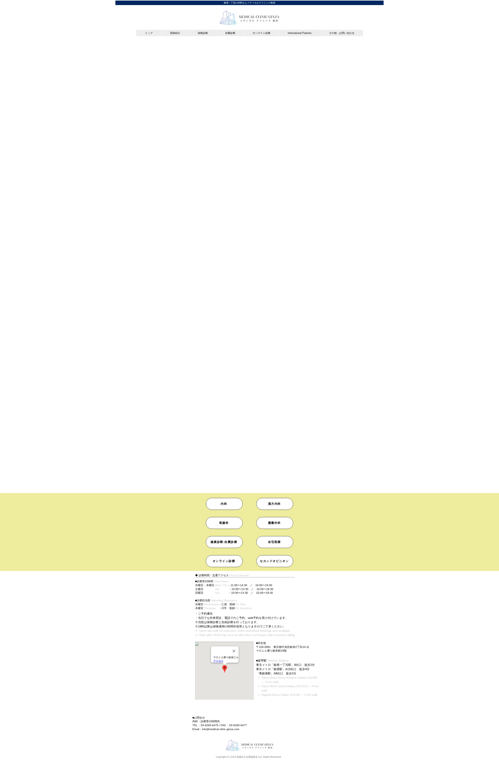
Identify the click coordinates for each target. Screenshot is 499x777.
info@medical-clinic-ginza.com (220, 729)
